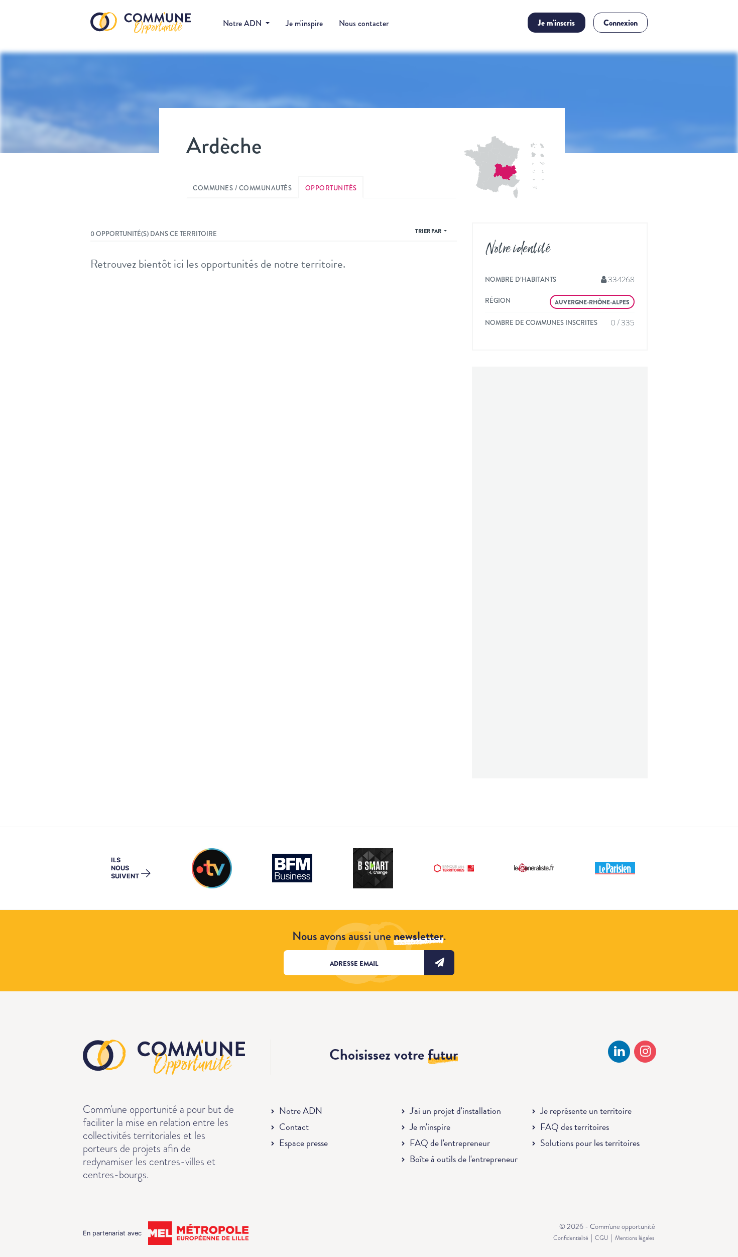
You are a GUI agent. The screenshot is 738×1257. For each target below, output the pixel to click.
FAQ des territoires (574, 1126)
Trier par (428, 231)
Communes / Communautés (242, 188)
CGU (601, 1237)
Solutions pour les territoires (590, 1143)
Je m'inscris (556, 23)
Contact (294, 1126)
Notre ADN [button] (243, 23)
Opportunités (331, 188)
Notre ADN (300, 1110)
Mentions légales (634, 1237)
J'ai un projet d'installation (455, 1110)
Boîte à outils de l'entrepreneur (464, 1159)
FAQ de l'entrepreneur (450, 1143)
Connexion (620, 23)
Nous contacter (364, 23)
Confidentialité (570, 1237)
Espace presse (303, 1143)
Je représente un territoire (586, 1110)
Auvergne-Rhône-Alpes (592, 302)
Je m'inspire (304, 23)
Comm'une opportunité (140, 23)
